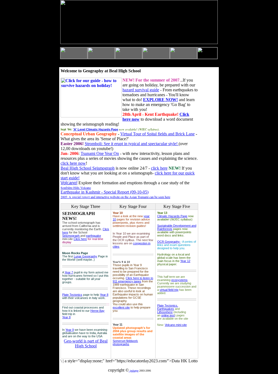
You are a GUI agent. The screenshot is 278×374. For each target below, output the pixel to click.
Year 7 (69, 272)
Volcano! (69, 182)
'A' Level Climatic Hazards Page (95, 129)
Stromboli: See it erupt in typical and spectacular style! (132, 143)
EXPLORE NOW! (160, 99)
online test (168, 315)
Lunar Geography (85, 256)
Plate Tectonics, (167, 305)
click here (159, 168)
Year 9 (69, 329)
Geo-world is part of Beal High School (86, 343)
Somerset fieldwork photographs (125, 342)
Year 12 (185, 261)
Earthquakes (165, 308)
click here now (73, 163)
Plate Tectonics (72, 294)
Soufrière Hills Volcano (76, 187)
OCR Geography (169, 241)
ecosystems (179, 280)
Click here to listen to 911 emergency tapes (133, 279)
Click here (80, 239)
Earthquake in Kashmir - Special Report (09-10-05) (105, 192)
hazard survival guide (140, 90)
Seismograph (71, 235)
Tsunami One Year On (100, 153)
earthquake (93, 235)
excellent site (121, 307)
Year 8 (104, 294)
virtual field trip (169, 289)
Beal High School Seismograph (88, 168)
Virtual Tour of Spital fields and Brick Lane (157, 134)
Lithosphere (165, 312)
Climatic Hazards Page (172, 216)
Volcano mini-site (176, 324)
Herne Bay (97, 310)
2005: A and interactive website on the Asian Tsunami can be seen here (115, 197)
